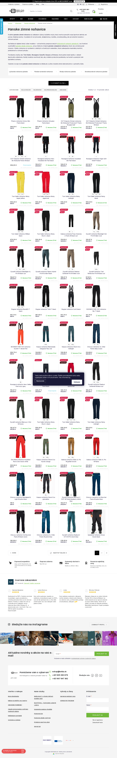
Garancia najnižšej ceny (67, 696)
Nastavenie (40, 381)
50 (93, 194)
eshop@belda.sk (59, 672)
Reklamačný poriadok (15, 715)
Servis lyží (37, 726)
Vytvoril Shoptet (59, 753)
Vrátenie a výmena (13, 4)
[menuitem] (13, 18)
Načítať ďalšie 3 (60, 553)
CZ (83, 4)
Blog (37, 4)
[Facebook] (92, 675)
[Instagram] (96, 675)
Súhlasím (77, 382)
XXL (99, 119)
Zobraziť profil (98, 624)
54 (22, 194)
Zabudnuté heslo (98, 722)
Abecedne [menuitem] (63, 90)
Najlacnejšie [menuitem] (26, 90)
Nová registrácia (98, 720)
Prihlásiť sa (102, 653)
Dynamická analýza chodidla (43, 709)
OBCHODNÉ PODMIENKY (15, 705)
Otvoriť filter (58, 83)
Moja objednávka (13, 696)
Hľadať (71, 11)
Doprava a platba (28, 4)
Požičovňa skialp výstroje (42, 718)
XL (96, 119)
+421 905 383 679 (84, 10)
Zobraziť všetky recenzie (32, 583)
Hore (14, 553)
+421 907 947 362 (60, 679)
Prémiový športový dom (42, 722)
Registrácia (104, 4)
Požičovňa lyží (38, 713)
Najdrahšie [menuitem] (37, 90)
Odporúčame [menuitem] (14, 90)
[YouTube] (100, 675)
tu (69, 377)
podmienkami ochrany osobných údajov (84, 658)
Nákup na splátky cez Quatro (17, 700)
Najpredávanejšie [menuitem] (50, 90)
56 (72, 194)
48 (46, 307)
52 (19, 194)
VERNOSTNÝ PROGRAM (67, 700)
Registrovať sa (79, 1)
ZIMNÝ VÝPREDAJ (115, 30)
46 (44, 194)
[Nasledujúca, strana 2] (102, 553)
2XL (73, 457)
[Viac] (103, 18)
